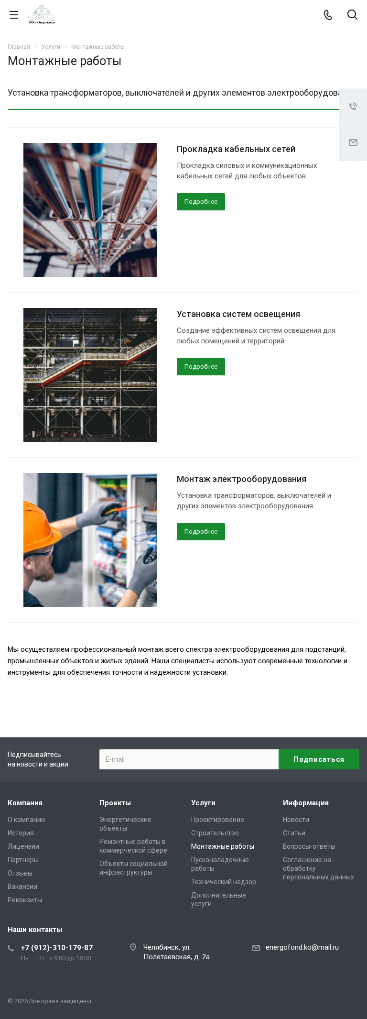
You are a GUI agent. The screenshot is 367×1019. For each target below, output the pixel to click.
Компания (25, 803)
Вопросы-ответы (309, 846)
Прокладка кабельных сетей (236, 149)
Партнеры (23, 860)
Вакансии (22, 886)
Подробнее (200, 201)
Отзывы (20, 873)
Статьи (294, 833)
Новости (296, 819)
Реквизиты (25, 900)
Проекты (115, 803)
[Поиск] (352, 16)
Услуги (203, 803)
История (21, 833)
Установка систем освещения (238, 314)
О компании (26, 819)
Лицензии (23, 846)
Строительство (215, 833)
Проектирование (217, 819)
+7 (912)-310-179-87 (57, 947)
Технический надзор (223, 882)
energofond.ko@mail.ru (302, 947)
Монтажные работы (222, 846)
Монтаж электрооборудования (241, 479)
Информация (306, 803)
